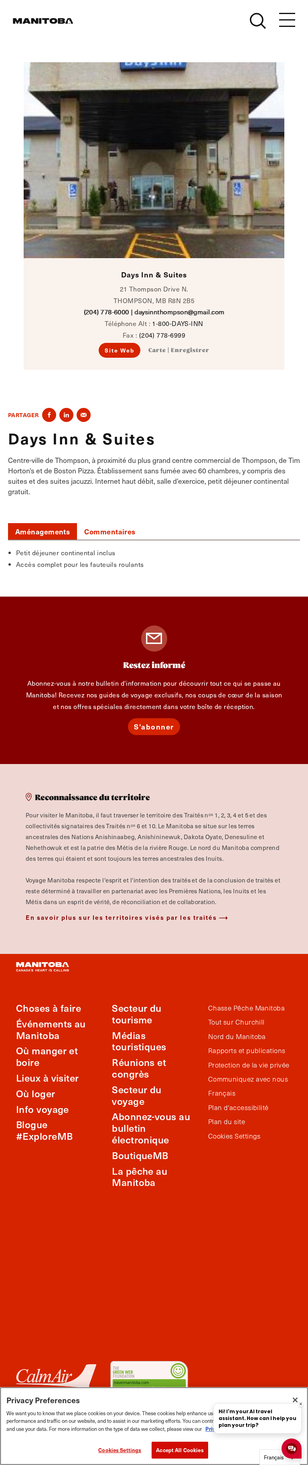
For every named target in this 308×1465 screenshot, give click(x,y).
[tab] (42, 531)
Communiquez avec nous (248, 1079)
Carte (157, 350)
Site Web (120, 350)
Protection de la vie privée (249, 1065)
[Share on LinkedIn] (66, 415)
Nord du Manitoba (237, 1037)
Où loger (35, 1093)
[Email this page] (84, 415)
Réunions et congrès (139, 1068)
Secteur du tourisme (137, 1013)
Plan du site (226, 1122)
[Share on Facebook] (49, 415)
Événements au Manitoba (51, 1029)
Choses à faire (48, 1008)
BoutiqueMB (140, 1155)
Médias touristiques (139, 1041)
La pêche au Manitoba (139, 1176)
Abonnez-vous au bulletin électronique (151, 1127)
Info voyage (42, 1109)
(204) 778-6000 (106, 312)
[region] (154, 1426)
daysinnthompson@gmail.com (179, 312)
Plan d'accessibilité (238, 1108)
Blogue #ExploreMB (44, 1130)
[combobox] (279, 1457)
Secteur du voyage (137, 1095)
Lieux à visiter (47, 1078)
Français (222, 1093)
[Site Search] (257, 21)
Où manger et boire (47, 1056)
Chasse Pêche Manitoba (246, 1008)
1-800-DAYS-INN (177, 323)
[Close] (295, 1400)
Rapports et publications (247, 1051)
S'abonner (154, 726)
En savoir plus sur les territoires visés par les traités (121, 917)
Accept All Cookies (179, 1450)
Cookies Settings (119, 1450)
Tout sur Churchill (236, 1022)
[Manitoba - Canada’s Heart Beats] (43, 21)
